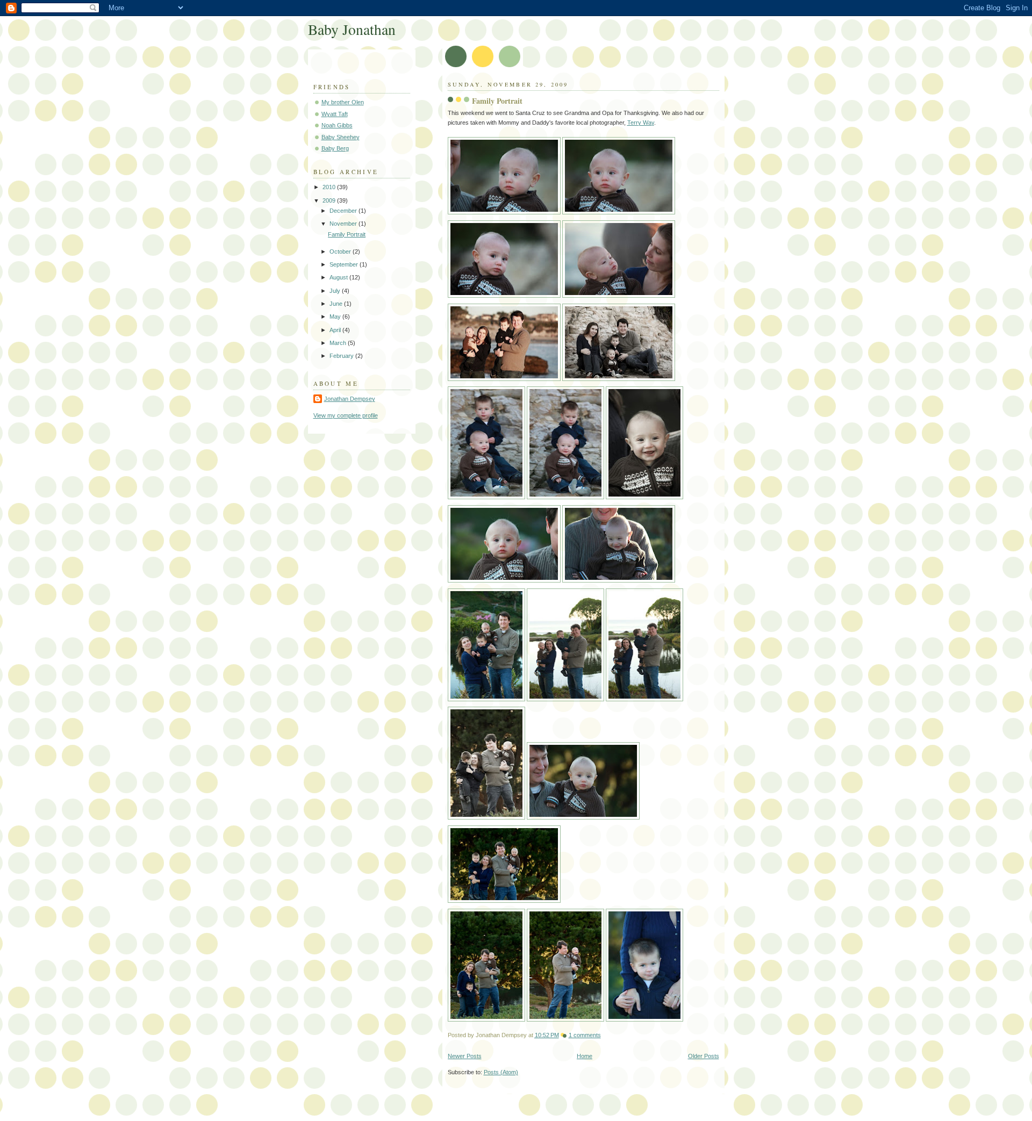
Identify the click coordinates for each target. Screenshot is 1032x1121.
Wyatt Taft (334, 114)
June (336, 303)
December (344, 210)
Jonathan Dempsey (349, 399)
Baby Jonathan (352, 29)
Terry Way (640, 122)
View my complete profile (345, 415)
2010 (329, 187)
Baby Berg (335, 148)
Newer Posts (465, 1056)
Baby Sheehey (340, 137)
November (344, 223)
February (342, 356)
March (338, 343)
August (339, 277)
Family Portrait (497, 100)
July (335, 291)
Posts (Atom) (501, 1072)
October (341, 251)
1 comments (585, 1035)
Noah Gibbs (337, 125)
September (344, 264)
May (335, 316)
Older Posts (703, 1056)
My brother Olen (342, 102)
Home (584, 1056)
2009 (329, 200)
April (335, 330)
